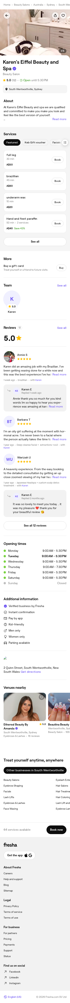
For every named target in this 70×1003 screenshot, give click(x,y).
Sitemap (8, 890)
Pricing (7, 938)
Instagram (14, 983)
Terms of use (11, 917)
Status (7, 956)
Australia (38, 4)
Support (8, 950)
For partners (10, 933)
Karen (38, 380)
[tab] (12, 142)
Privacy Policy (11, 906)
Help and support (13, 879)
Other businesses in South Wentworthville (35, 770)
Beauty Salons (22, 4)
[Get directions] (35, 660)
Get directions (31, 671)
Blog (6, 884)
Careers (8, 873)
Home (7, 4)
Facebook (14, 971)
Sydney (51, 4)
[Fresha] (35, 845)
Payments (9, 944)
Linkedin (14, 977)
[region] (35, 34)
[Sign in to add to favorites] (63, 15)
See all (61, 285)
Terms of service (13, 911)
